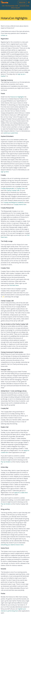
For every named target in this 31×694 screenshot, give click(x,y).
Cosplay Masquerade (7, 188)
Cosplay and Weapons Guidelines (13, 202)
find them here (14, 285)
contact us (4, 35)
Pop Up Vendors (6, 462)
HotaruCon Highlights (17, 97)
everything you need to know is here (12, 545)
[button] (29, 2)
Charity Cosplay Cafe (13, 190)
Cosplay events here (20, 204)
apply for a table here (21, 492)
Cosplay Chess (20, 188)
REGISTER (22, 3)
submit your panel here (10, 133)
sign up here (5, 172)
